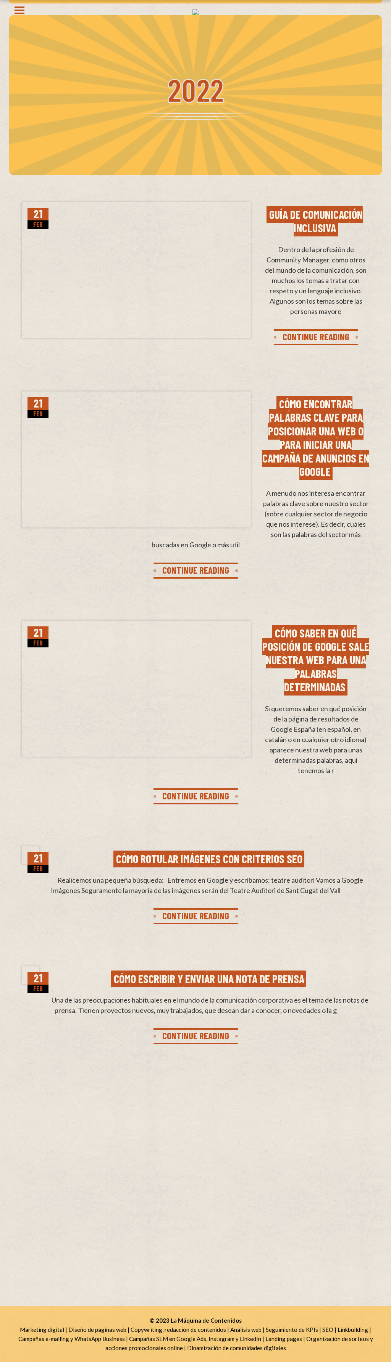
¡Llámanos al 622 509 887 (57, 1159)
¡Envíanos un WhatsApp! (55, 1172)
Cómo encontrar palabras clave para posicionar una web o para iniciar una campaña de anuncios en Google (315, 437)
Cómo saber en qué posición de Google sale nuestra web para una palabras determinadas (315, 660)
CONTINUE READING (316, 336)
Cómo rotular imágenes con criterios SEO (209, 858)
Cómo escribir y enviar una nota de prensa (209, 978)
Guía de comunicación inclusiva (316, 221)
